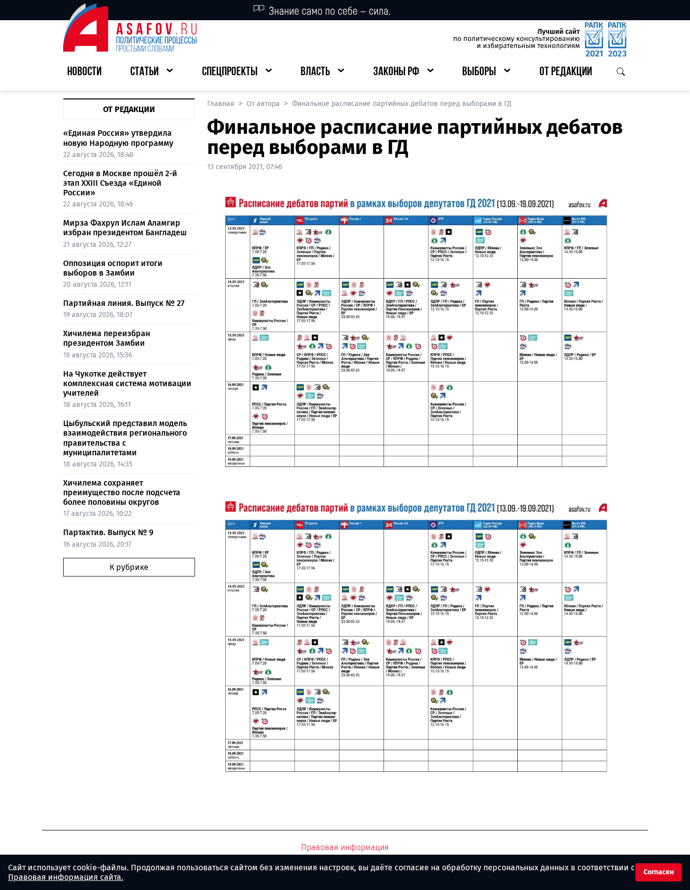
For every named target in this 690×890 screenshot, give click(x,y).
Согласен (659, 872)
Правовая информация (345, 847)
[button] (151, 72)
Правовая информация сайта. (65, 877)
